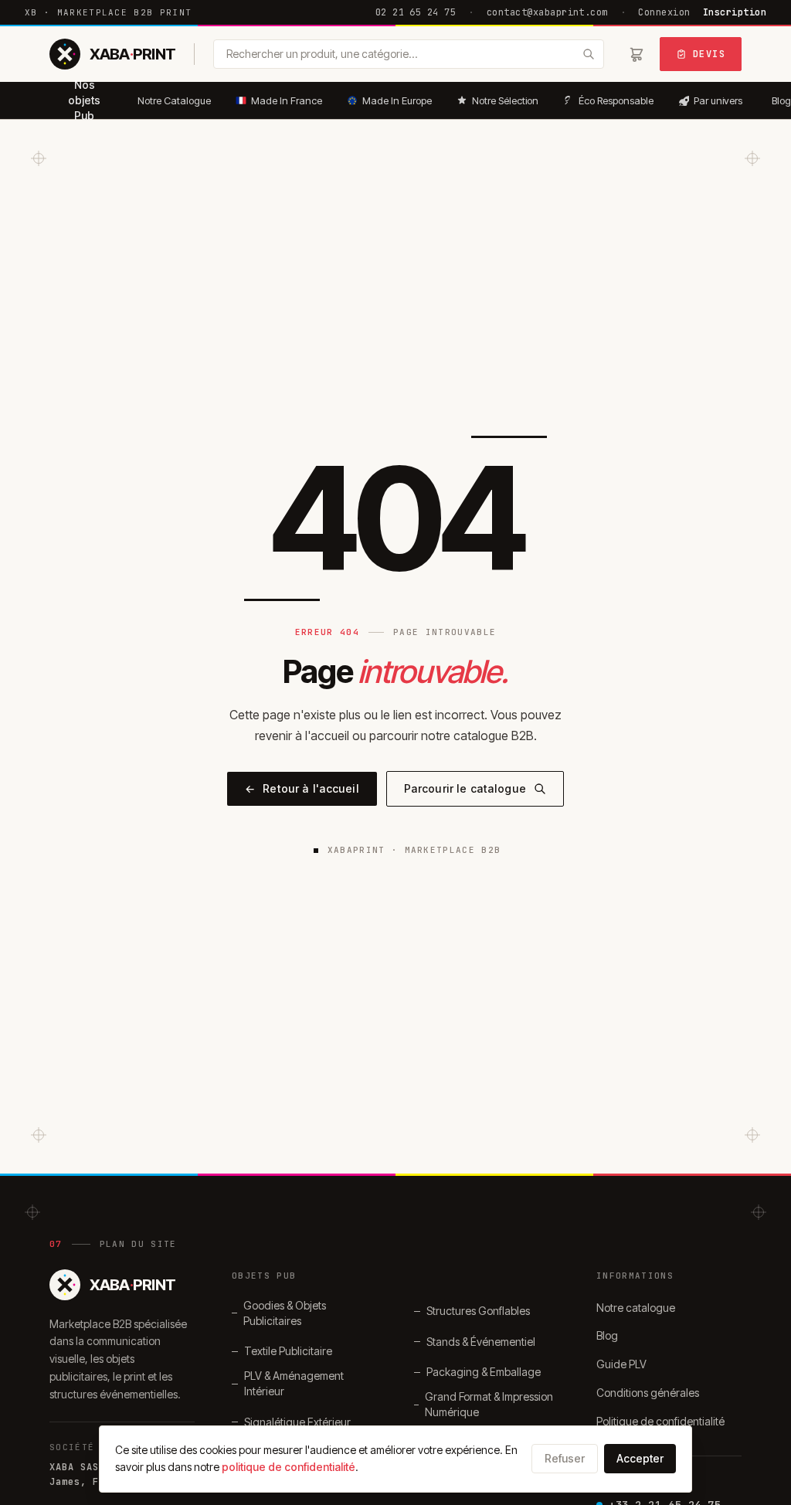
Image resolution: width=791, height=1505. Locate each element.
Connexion (664, 12)
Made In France (286, 100)
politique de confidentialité (288, 1466)
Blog (607, 1335)
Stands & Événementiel (480, 1341)
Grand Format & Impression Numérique (489, 1404)
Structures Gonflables (478, 1310)
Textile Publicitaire (288, 1350)
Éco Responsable (616, 100)
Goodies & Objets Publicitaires (284, 1313)
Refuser (565, 1458)
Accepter (640, 1458)
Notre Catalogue (174, 100)
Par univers (718, 100)
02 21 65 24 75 (416, 12)
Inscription (734, 12)
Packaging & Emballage (483, 1371)
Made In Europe (397, 100)
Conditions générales (647, 1392)
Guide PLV (621, 1364)
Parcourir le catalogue (465, 788)
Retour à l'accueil (302, 788)
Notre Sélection (505, 100)
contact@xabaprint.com (547, 12)
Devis (709, 54)
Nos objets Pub (84, 100)
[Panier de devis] (636, 54)
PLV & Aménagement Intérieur (294, 1383)
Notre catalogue (635, 1307)
